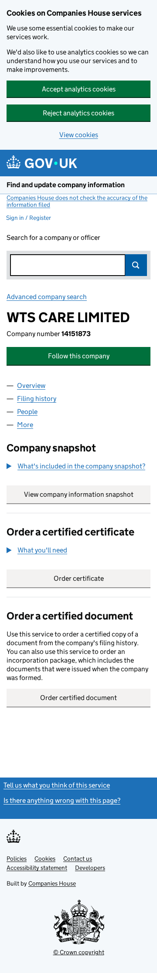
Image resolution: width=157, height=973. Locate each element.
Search (136, 265)
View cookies (78, 135)
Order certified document (78, 698)
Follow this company (78, 356)
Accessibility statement (37, 868)
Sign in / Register (28, 218)
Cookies (44, 858)
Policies (17, 858)
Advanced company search (47, 297)
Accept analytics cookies (79, 89)
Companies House (52, 883)
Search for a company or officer (53, 237)
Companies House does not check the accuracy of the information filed (77, 201)
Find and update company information (66, 185)
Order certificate (79, 578)
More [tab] (25, 425)
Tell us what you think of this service (56, 785)
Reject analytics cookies (78, 113)
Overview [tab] (31, 385)
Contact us (77, 858)
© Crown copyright (78, 952)
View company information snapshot (87, 494)
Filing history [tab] (36, 398)
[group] (78, 467)
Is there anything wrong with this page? (61, 800)
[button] (76, 466)
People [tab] (27, 411)
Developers (90, 868)
